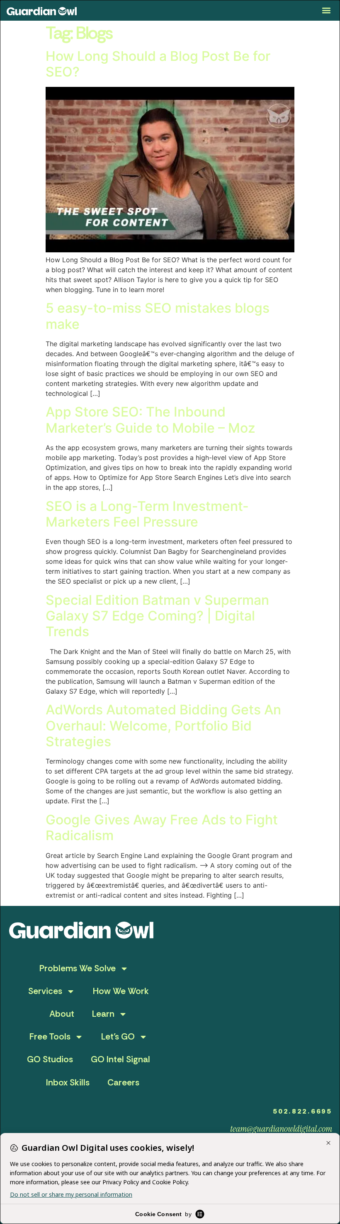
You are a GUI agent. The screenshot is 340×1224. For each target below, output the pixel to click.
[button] (326, 10)
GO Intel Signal (120, 1059)
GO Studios (50, 1059)
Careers (123, 1082)
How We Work (121, 991)
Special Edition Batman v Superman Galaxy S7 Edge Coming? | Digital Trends (157, 616)
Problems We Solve (77, 968)
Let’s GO (118, 1036)
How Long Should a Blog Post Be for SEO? (158, 64)
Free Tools (49, 1036)
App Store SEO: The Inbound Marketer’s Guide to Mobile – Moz (150, 420)
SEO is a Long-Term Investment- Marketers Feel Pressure (147, 514)
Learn (103, 1014)
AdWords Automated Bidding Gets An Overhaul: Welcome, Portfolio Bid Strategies (163, 726)
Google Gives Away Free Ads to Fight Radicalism (162, 827)
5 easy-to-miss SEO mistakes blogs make (158, 316)
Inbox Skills (68, 1082)
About (61, 1014)
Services (45, 991)
